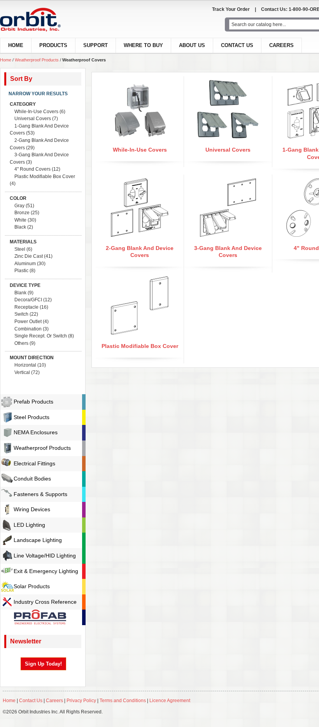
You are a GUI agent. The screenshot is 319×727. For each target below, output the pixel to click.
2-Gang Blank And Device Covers (39, 144)
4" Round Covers (32, 169)
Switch (21, 314)
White (20, 220)
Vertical (22, 372)
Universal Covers (228, 150)
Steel (19, 249)
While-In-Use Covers (140, 150)
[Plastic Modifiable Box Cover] (139, 280)
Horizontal (25, 365)
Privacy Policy (81, 700)
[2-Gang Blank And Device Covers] (140, 182)
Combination (28, 329)
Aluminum (25, 263)
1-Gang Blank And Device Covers (39, 129)
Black (20, 227)
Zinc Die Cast (28, 256)
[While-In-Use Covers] (139, 83)
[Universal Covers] (228, 83)
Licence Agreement (169, 700)
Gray (19, 205)
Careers (281, 45)
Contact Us (237, 45)
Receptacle (26, 307)
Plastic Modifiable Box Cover (140, 346)
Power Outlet (28, 321)
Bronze (22, 212)
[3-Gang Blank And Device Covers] (228, 182)
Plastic (21, 270)
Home (5, 60)
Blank (20, 292)
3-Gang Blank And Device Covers (39, 158)
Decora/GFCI (28, 299)
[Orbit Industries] (37, 19)
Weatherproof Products (37, 60)
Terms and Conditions (123, 700)
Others (21, 343)
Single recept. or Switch (40, 336)
